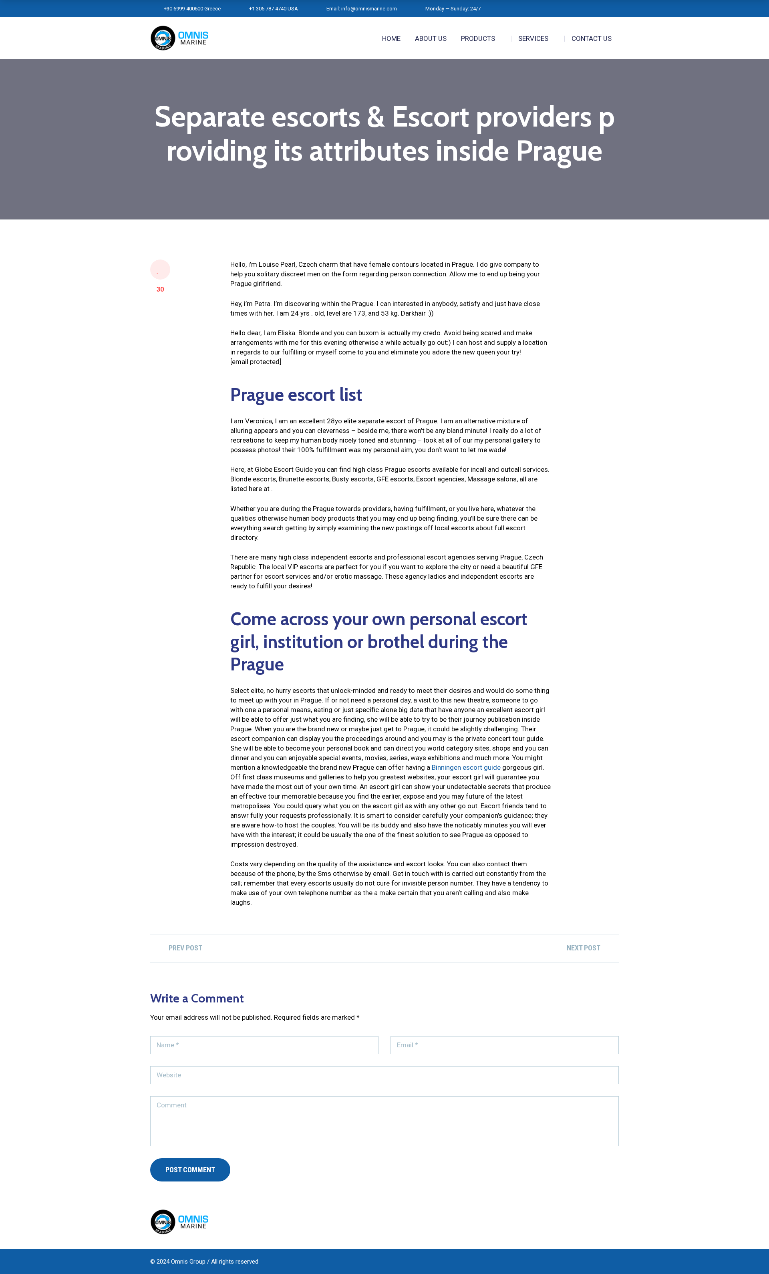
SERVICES (533, 38)
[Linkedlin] (585, 1222)
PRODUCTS (478, 38)
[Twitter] (601, 1222)
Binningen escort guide (466, 767)
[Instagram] (616, 1222)
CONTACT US (592, 38)
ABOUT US (431, 38)
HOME (391, 38)
